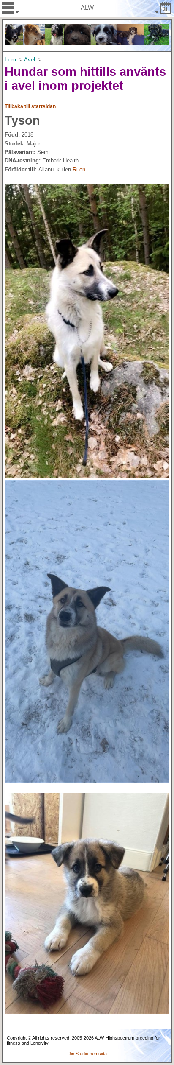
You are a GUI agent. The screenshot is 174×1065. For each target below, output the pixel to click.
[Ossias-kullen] (72, 169)
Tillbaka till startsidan (30, 106)
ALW (87, 7)
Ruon (79, 169)
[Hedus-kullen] (37, 169)
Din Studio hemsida (87, 1053)
